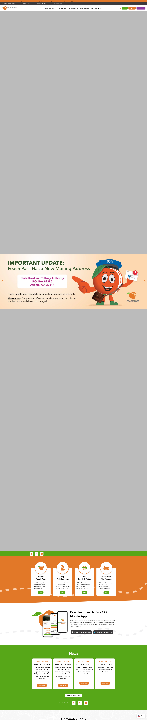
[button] (101, 8)
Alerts (4, 1)
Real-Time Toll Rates (58, 3)
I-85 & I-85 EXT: (40, 3)
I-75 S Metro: (4, 3)
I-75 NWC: (25, 3)
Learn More (84, 1)
